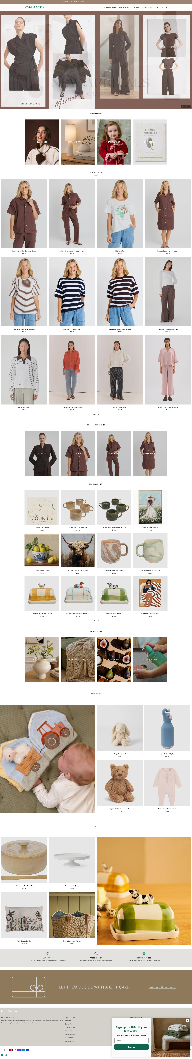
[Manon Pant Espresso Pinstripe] (168, 291)
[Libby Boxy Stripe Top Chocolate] (120, 291)
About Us (68, 1020)
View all (96, 414)
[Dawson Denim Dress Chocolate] (168, 213)
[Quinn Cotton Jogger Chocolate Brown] (72, 213)
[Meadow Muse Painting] (150, 507)
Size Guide (68, 1031)
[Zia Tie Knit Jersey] (24, 369)
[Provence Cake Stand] (72, 860)
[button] (109, 7)
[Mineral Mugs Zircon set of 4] (78, 507)
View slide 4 (186, 106)
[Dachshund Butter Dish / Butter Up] (78, 593)
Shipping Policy (70, 1034)
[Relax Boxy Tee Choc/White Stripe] (24, 291)
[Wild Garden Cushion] (24, 915)
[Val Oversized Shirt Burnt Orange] (72, 369)
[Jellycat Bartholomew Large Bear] (120, 783)
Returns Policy (69, 1041)
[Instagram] (6, 1055)
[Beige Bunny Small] (120, 728)
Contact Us (68, 1024)
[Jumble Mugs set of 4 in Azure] (150, 550)
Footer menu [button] (70, 1017)
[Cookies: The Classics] (41, 507)
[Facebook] (2, 1055)
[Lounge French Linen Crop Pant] (168, 369)
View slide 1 (182, 106)
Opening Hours (70, 1027)
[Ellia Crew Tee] (120, 213)
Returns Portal (69, 1038)
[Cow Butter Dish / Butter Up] (114, 593)
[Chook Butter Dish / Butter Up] (41, 593)
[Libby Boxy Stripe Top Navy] (72, 291)
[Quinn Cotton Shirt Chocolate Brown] (24, 213)
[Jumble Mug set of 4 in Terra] (114, 550)
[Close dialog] (187, 1020)
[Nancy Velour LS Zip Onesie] (167, 783)
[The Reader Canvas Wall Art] (150, 593)
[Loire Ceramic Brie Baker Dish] (24, 860)
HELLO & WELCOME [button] (7, 1017)
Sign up (131, 1047)
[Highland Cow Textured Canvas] (78, 550)
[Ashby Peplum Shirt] (120, 369)
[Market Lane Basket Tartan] (72, 915)
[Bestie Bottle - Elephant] (167, 728)
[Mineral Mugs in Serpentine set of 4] (114, 507)
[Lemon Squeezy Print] (41, 550)
